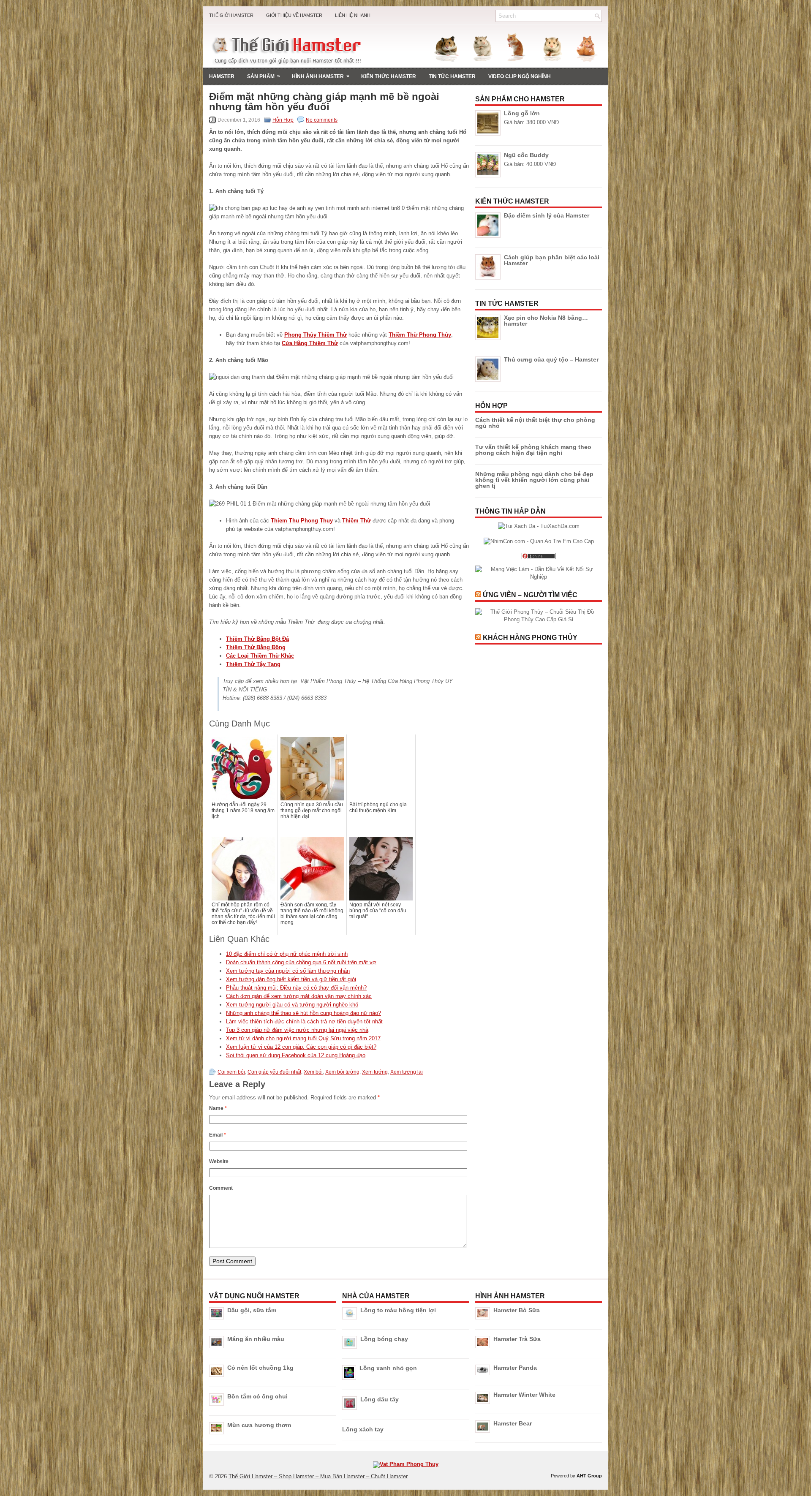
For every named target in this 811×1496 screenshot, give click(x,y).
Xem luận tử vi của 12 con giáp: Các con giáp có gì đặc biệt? (301, 1047)
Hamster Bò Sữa (516, 1310)
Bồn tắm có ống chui (257, 1396)
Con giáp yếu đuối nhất (274, 1072)
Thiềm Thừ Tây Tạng (253, 664)
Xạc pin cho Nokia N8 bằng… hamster (546, 320)
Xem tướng (375, 1072)
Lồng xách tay (363, 1429)
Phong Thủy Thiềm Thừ (315, 335)
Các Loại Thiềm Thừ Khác (260, 656)
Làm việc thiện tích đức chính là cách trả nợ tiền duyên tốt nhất (304, 1021)
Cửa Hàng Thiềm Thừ (310, 343)
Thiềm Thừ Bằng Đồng (256, 647)
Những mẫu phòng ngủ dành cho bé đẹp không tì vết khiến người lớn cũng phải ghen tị (534, 480)
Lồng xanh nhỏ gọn (388, 1368)
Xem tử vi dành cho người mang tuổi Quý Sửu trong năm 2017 (303, 1038)
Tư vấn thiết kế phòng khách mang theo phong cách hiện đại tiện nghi (533, 449)
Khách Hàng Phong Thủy (530, 637)
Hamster (221, 76)
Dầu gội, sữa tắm (251, 1310)
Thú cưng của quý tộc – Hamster (551, 359)
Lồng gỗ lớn (522, 113)
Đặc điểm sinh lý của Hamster (546, 215)
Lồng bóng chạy (384, 1339)
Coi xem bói (231, 1072)
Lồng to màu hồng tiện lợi (398, 1310)
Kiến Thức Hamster (388, 76)
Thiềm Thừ (356, 520)
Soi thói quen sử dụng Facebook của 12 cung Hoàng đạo (295, 1055)
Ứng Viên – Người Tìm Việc (530, 594)
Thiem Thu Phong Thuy (302, 520)
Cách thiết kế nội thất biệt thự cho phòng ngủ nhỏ (535, 422)
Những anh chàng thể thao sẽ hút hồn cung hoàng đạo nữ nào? (303, 1013)
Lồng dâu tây (379, 1399)
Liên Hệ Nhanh (352, 15)
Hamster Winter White (524, 1394)
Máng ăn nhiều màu (255, 1339)
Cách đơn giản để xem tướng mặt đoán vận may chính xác (299, 996)
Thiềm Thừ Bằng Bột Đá (257, 639)
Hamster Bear (512, 1423)
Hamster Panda (515, 1367)
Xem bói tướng (342, 1072)
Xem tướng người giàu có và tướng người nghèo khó (292, 1004)
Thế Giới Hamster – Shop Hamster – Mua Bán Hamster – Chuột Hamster (318, 1476)
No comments (321, 120)
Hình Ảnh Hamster (320, 76)
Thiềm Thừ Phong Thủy (420, 335)
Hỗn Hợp (283, 120)
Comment (221, 1188)
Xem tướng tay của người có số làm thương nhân (288, 971)
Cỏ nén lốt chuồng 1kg (260, 1367)
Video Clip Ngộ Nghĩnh (519, 76)
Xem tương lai (406, 1072)
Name (218, 1108)
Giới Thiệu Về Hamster (294, 15)
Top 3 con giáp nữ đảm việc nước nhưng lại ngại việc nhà (297, 1030)
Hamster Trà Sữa (517, 1339)
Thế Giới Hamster (231, 15)
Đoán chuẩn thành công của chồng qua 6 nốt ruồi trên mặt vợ (301, 962)
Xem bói (313, 1072)
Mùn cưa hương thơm (259, 1425)
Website (219, 1161)
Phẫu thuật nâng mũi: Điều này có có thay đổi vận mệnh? (296, 988)
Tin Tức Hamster (452, 76)
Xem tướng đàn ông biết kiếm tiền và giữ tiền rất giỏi (291, 979)
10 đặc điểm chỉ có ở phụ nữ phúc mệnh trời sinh (287, 954)
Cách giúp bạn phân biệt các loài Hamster (551, 260)
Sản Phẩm (263, 76)
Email (217, 1135)
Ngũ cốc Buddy (526, 155)
